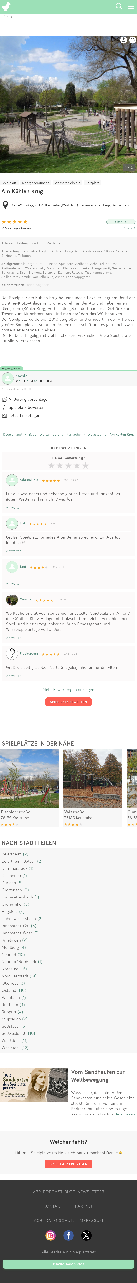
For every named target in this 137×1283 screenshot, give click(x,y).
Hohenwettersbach (19, 918)
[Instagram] (50, 1239)
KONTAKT (53, 1206)
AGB (38, 1220)
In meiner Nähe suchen (68, 1264)
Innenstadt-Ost (16, 925)
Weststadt (95, 434)
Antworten (14, 507)
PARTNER (84, 1206)
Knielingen (11, 940)
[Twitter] (86, 1239)
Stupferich (11, 1019)
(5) (26, 904)
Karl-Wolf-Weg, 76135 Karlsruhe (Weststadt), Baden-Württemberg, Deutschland (71, 205)
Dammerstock (14, 868)
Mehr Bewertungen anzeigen (68, 689)
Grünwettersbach (17, 897)
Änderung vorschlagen (29, 399)
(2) (25, 854)
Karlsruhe (73, 434)
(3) (33, 925)
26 (35, 381)
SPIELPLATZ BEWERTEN (68, 701)
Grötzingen (12, 889)
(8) (20, 882)
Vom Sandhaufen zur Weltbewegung (98, 1076)
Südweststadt (14, 1033)
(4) (22, 911)
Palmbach (11, 997)
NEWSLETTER (91, 1192)
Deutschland (12, 434)
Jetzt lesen (125, 1114)
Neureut (9, 954)
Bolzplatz (92, 183)
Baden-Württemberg (44, 434)
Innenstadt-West (17, 932)
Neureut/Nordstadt (19, 961)
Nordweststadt (15, 975)
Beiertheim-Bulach (19, 861)
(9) (26, 889)
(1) (31, 868)
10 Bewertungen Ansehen (16, 228)
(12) (25, 1047)
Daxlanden (11, 875)
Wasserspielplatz (67, 183)
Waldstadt (11, 1040)
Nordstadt (11, 968)
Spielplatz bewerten (27, 407)
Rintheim (10, 1004)
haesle (21, 376)
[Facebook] (68, 1239)
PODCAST (53, 1192)
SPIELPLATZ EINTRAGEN (68, 1164)
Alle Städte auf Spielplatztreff (68, 1251)
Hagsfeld (10, 911)
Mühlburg (10, 947)
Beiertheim (12, 854)
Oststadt (10, 990)
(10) (21, 954)
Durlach (9, 882)
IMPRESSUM (90, 1220)
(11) (25, 1040)
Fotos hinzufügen (24, 415)
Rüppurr (9, 1011)
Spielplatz (9, 183)
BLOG (70, 1192)
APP (37, 1192)
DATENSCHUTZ (60, 1220)
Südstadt (10, 1026)
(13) (23, 1026)
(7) (24, 940)
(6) (24, 968)
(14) (33, 975)
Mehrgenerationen (36, 183)
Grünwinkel (12, 904)
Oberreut (10, 983)
